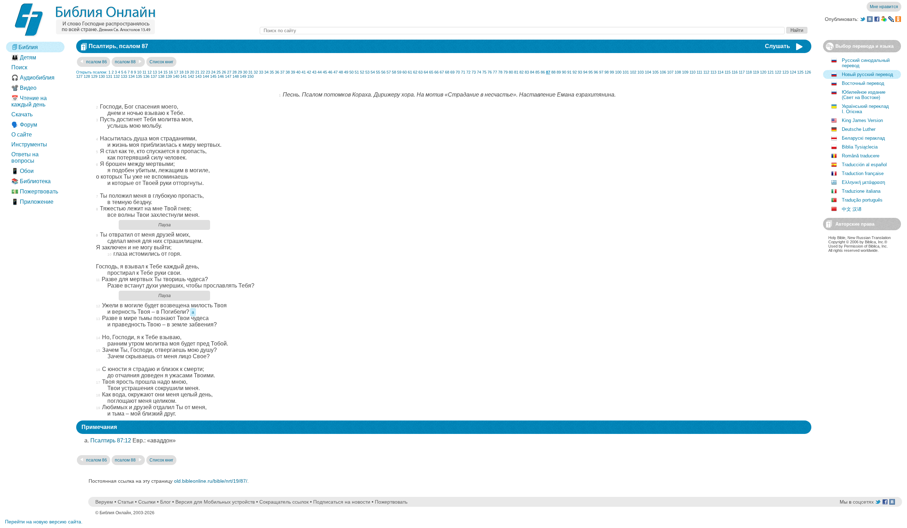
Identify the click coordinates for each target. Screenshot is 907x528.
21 (197, 72)
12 (149, 72)
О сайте (21, 135)
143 (198, 76)
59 (399, 72)
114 (720, 72)
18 (181, 72)
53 (367, 72)
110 (692, 72)
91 (569, 72)
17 (176, 72)
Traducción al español (864, 164)
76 (490, 72)
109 (685, 72)
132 (116, 76)
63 (420, 72)
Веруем (104, 502)
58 (394, 72)
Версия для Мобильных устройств (215, 502)
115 (728, 72)
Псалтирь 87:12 (110, 440)
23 (208, 72)
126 (808, 72)
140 (176, 76)
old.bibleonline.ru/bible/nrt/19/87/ (210, 481)
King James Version (862, 120)
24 (213, 72)
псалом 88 (126, 61)
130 (101, 76)
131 (109, 76)
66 (436, 72)
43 (314, 72)
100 (618, 72)
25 (218, 72)
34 (266, 72)
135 (139, 76)
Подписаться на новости (341, 502)
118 (749, 72)
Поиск (19, 67)
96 (596, 72)
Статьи (126, 502)
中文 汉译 (852, 209)
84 (532, 72)
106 (663, 72)
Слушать (777, 46)
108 (678, 72)
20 (192, 72)
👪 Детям (23, 57)
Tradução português (862, 200)
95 (590, 72)
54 (373, 72)
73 (474, 72)
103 (640, 72)
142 (191, 76)
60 (404, 72)
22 (203, 72)
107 (670, 72)
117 (742, 72)
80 (511, 72)
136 (146, 76)
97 (601, 72)
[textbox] (522, 30)
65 (431, 72)
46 (330, 72)
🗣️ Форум (24, 125)
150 (250, 76)
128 (87, 76)
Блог (165, 502)
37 (282, 72)
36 (277, 72)
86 (543, 72)
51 (357, 72)
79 (505, 72)
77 (495, 72)
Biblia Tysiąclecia (860, 147)
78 (500, 72)
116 (735, 72)
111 (699, 72)
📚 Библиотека (31, 181)
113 (713, 72)
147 (228, 76)
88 (553, 72)
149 (243, 76)
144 (206, 76)
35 (272, 72)
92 (575, 72)
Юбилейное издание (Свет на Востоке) (863, 94)
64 (426, 72)
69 (452, 72)
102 (633, 72)
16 (171, 72)
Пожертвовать (391, 502)
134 (131, 76)
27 (229, 72)
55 (378, 72)
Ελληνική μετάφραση (863, 182)
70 (458, 72)
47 (335, 72)
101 (625, 72)
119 (756, 72)
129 (94, 76)
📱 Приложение (32, 202)
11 (144, 72)
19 (187, 72)
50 (351, 72)
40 (298, 72)
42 (309, 72)
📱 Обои (22, 171)
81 (516, 72)
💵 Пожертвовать (34, 191)
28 (234, 72)
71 (463, 72)
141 (183, 76)
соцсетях (863, 502)
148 (235, 76)
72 (468, 72)
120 (763, 72)
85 (537, 72)
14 (160, 72)
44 (319, 72)
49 (346, 72)
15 (165, 72)
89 (559, 72)
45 (325, 72)
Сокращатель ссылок (284, 502)
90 (564, 72)
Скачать (22, 114)
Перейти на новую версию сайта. (44, 521)
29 (240, 72)
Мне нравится (884, 6)
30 (245, 72)
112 (706, 72)
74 (479, 72)
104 (648, 72)
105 (655, 72)
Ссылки (147, 502)
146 (221, 76)
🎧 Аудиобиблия (33, 78)
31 (250, 72)
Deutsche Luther (858, 129)
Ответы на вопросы (25, 157)
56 (383, 72)
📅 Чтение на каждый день (29, 101)
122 (778, 72)
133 (124, 76)
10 (139, 72)
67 (442, 72)
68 (447, 72)
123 (785, 72)
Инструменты (29, 144)
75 (484, 72)
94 (585, 72)
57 (389, 72)
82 (521, 72)
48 (341, 72)
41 (304, 72)
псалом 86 (96, 61)
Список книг (161, 61)
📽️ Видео (23, 88)
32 (256, 72)
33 (261, 72)
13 (155, 72)
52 (362, 72)
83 (527, 72)
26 (224, 72)
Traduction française (863, 173)
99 (612, 72)
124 (793, 72)
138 (161, 76)
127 (79, 76)
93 (580, 72)
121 (770, 72)
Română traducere (860, 155)
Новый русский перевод (867, 74)
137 (154, 76)
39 (293, 72)
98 (606, 72)
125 (800, 72)
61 (410, 72)
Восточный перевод (863, 83)
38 (288, 72)
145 (213, 76)
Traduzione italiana (861, 191)
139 (168, 76)
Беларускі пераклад (863, 138)
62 (415, 72)
